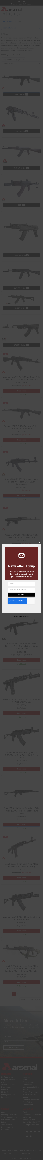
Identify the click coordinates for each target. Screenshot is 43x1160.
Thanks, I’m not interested (21, 616)
